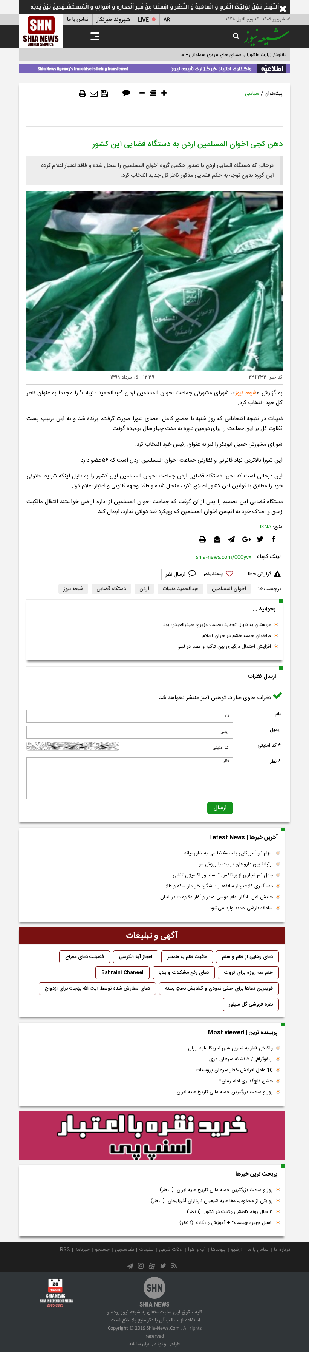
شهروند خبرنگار (113, 20)
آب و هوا (197, 1249)
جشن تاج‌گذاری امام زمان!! (245, 1081)
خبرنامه (82, 1249)
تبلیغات (146, 1249)
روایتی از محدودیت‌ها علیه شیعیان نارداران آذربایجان (212, 1201)
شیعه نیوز (246, 393)
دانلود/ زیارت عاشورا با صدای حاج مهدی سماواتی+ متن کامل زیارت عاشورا (212, 55)
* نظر (275, 761)
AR (167, 20)
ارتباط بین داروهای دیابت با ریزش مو (236, 864)
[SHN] (41, 31)
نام (278, 714)
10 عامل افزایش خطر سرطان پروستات (234, 1070)
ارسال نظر (176, 574)
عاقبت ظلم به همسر (187, 957)
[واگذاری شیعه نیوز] (154, 67)
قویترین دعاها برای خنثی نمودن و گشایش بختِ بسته (219, 988)
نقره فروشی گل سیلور (251, 1004)
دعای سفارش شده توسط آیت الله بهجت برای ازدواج (97, 988)
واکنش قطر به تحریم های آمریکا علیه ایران (230, 1048)
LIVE (143, 20)
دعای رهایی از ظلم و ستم (247, 957)
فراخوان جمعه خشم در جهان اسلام (236, 636)
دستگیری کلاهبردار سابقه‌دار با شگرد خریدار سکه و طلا (219, 886)
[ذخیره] (104, 93)
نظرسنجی (124, 1249)
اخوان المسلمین (229, 588)
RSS (65, 1249)
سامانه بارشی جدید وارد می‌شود (241, 908)
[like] (222, 574)
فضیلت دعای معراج (84, 957)
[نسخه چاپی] (82, 93)
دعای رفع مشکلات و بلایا (184, 973)
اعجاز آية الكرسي (135, 957)
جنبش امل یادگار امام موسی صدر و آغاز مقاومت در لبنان (216, 897)
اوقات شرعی (171, 1249)
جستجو (102, 1249)
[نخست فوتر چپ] (56, 1293)
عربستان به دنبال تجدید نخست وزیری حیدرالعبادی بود (217, 625)
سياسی (252, 94)
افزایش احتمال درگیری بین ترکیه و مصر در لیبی (223, 647)
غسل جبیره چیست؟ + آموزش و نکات (226, 1223)
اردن (144, 588)
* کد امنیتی (269, 746)
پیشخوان (274, 94)
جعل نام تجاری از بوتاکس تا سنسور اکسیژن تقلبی (223, 875)
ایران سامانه (140, 1344)
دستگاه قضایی (111, 588)
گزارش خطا (259, 574)
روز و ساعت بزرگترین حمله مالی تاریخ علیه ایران (225, 1092)
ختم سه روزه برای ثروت (248, 973)
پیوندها (218, 1249)
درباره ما (282, 1249)
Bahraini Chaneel (122, 973)
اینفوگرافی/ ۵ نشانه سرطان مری (241, 1059)
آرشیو (236, 1249)
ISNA (265, 527)
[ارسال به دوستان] (94, 93)
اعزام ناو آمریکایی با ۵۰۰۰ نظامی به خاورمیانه (228, 853)
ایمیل (275, 730)
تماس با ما (78, 19)
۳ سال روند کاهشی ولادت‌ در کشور (230, 1212)
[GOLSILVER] (152, 1136)
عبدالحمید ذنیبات (180, 588)
